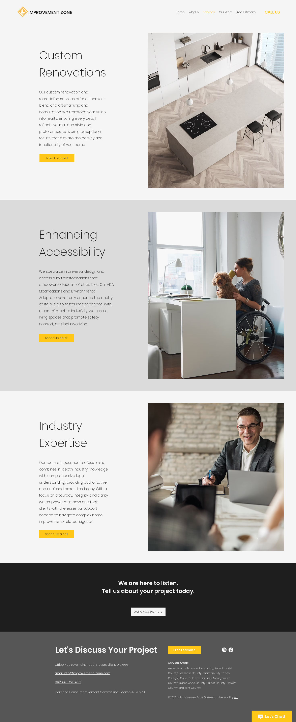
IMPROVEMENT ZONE (50, 12)
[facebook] (231, 650)
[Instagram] (224, 650)
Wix (236, 697)
